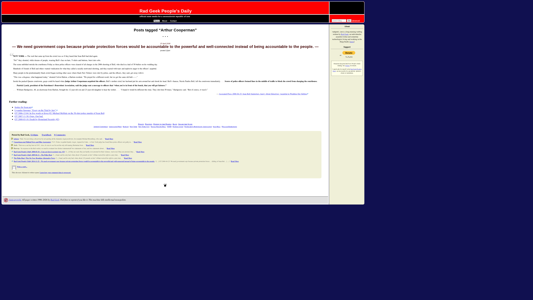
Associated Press (115, 126)
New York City (143, 126)
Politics (148, 124)
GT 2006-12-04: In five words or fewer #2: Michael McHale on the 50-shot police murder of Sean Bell (59, 113)
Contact (173, 21)
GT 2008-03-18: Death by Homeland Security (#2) (37, 119)
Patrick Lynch (178, 126)
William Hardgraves (229, 126)
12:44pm (34, 134)
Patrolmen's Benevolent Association (198, 126)
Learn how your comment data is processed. (55, 172)
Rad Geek (55, 199)
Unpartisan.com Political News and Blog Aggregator (32, 142)
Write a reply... (22, 167)
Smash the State (185, 124)
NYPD (169, 126)
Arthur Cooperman (101, 126)
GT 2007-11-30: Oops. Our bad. (29, 116)
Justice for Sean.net (23, 107)
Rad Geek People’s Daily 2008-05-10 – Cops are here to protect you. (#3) (39, 152)
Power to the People (162, 124)
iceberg (16, 139)
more (352, 41)
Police (141, 124)
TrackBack (46, 134)
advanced (356, 21)
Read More (109, 139)
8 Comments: (60, 134)
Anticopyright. (15, 199)
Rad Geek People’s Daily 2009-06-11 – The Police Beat (33, 155)
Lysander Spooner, (35, 110)
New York (133, 126)
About (164, 21)
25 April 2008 (165, 44)
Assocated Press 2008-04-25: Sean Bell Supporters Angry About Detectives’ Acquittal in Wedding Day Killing (263, 93)
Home (156, 21)
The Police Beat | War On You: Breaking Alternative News (34, 158)
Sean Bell (216, 126)
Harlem (126, 126)
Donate (347, 66)
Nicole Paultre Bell (158, 126)
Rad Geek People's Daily (165, 10)
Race (175, 124)
